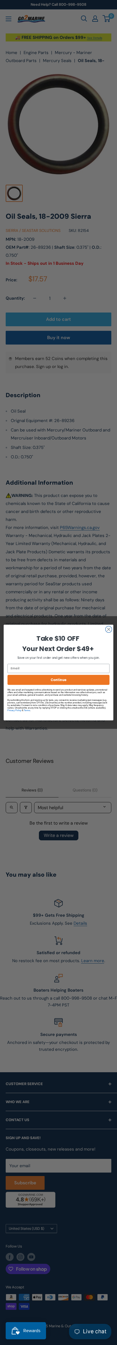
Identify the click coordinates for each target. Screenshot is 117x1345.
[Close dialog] (108, 629)
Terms (27, 710)
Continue (58, 679)
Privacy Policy (14, 710)
